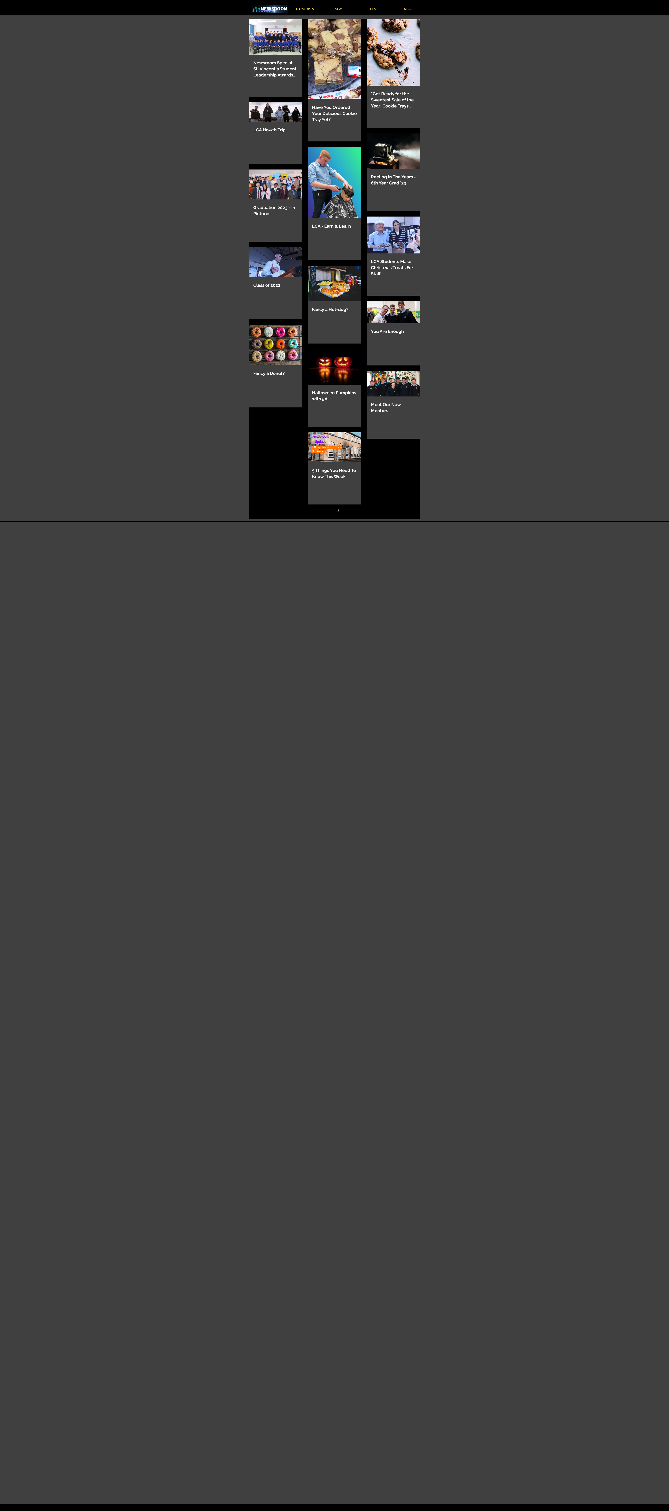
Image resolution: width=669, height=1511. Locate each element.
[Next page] (345, 510)
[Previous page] (323, 510)
